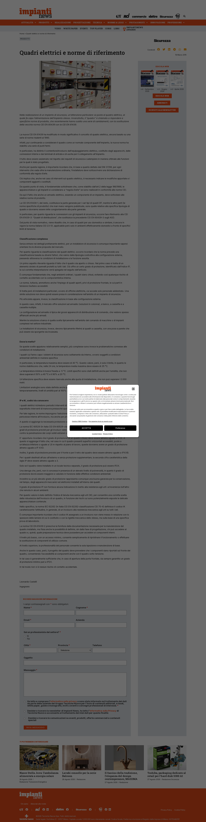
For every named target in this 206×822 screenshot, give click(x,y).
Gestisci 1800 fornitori (79, 421)
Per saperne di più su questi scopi (100, 421)
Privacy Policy (108, 434)
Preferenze (120, 428)
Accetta (86, 428)
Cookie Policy (97, 434)
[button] (133, 389)
